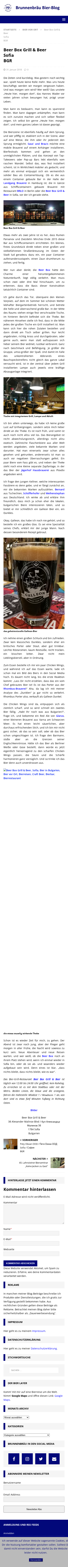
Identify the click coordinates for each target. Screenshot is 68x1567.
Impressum (38, 1331)
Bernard (60, 489)
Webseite (8, 1249)
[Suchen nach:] (34, 1370)
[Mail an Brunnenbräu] (54, 1458)
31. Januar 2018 (14, 69)
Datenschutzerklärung (44, 1348)
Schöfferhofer (31, 493)
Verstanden (35, 1560)
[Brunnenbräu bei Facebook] (13, 1458)
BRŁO (20, 191)
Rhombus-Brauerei (14, 688)
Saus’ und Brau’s (38, 143)
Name (6, 1229)
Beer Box (44, 270)
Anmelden (8, 1533)
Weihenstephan (55, 493)
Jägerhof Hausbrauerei (35, 470)
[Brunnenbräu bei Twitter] (40, 1458)
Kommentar (10, 1202)
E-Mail (7, 1239)
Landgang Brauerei (15, 183)
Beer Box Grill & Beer (46, 1079)
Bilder (34, 1110)
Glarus (60, 715)
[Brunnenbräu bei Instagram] (27, 1458)
